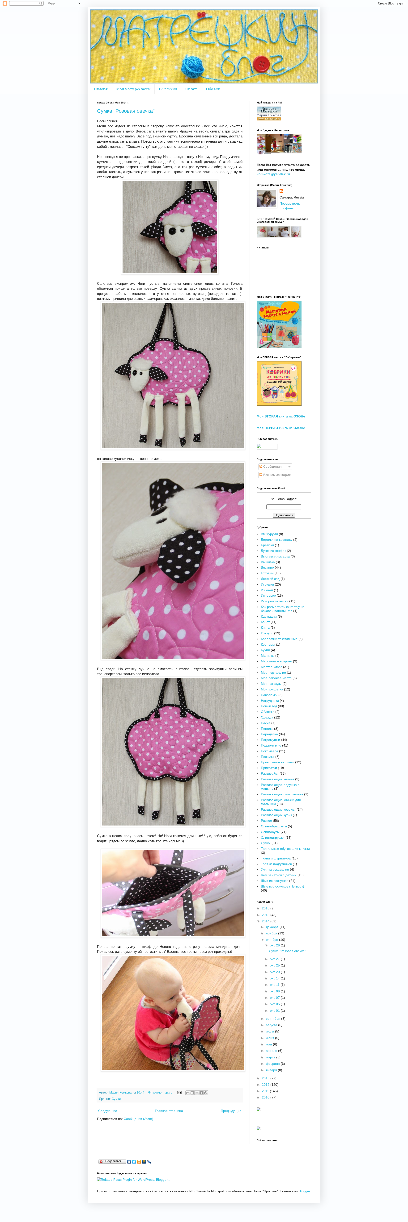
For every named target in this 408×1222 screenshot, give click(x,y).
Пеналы (267, 729)
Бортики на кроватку (276, 539)
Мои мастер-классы (133, 88)
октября (272, 939)
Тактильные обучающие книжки (285, 848)
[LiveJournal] (149, 1162)
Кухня (265, 650)
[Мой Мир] (144, 1162)
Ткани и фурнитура (276, 858)
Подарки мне (271, 745)
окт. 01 (275, 1010)
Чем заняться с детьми (279, 875)
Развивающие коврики (278, 809)
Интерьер (268, 595)
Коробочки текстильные (279, 639)
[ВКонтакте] (129, 1162)
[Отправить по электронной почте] (187, 1092)
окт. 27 (275, 959)
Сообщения (272, 466)
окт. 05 (275, 1004)
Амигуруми (269, 534)
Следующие (107, 1111)
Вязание (267, 567)
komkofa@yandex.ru (273, 174)
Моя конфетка (272, 689)
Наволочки (269, 695)
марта (271, 1057)
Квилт (265, 622)
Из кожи (267, 590)
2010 (266, 1097)
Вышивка (268, 562)
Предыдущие (231, 1111)
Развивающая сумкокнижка (282, 794)
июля (270, 1031)
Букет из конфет (273, 551)
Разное (266, 820)
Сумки (116, 1099)
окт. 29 (275, 945)
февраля (273, 1063)
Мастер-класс (271, 667)
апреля (272, 1051)
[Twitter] (134, 1162)
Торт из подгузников (276, 864)
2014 (266, 921)
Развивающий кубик (276, 815)
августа (272, 1025)
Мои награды (271, 683)
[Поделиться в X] (196, 1092)
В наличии (168, 88)
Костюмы (268, 644)
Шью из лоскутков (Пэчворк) (282, 886)
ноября (272, 933)
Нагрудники (270, 700)
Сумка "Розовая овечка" (126, 111)
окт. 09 (275, 991)
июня (270, 1038)
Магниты (267, 655)
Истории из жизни (274, 601)
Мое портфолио (273, 672)
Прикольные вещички (277, 762)
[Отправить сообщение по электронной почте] (179, 1092)
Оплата (191, 88)
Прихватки (269, 768)
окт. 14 (275, 978)
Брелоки (267, 545)
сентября (273, 1018)
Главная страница (169, 1111)
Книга (265, 627)
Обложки (267, 712)
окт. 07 (275, 997)
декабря (273, 927)
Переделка (269, 734)
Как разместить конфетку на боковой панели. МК (283, 609)
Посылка (267, 757)
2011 (266, 1091)
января (272, 1070)
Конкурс (267, 633)
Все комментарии (276, 475)
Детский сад (270, 579)
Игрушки (267, 584)
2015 (266, 915)
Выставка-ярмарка (275, 556)
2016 (266, 908)
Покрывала (269, 751)
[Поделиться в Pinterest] (205, 1092)
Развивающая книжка (277, 779)
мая (269, 1044)
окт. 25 (275, 965)
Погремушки (270, 740)
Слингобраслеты (274, 826)
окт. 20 (275, 972)
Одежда (267, 717)
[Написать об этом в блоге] (192, 1092)
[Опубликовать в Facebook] (201, 1092)
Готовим (267, 573)
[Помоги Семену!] (258, 1129)
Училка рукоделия (275, 869)
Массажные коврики (276, 661)
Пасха (265, 723)
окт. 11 (275, 985)
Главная (101, 88)
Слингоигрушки (273, 837)
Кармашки (269, 616)
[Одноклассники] (139, 1162)
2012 (266, 1084)
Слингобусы (270, 832)
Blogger (304, 1191)
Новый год (269, 706)
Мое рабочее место (276, 678)
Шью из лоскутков (274, 881)
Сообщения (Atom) (138, 1119)
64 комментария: (160, 1092)
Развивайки (270, 773)
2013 (266, 1078)
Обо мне (213, 88)
